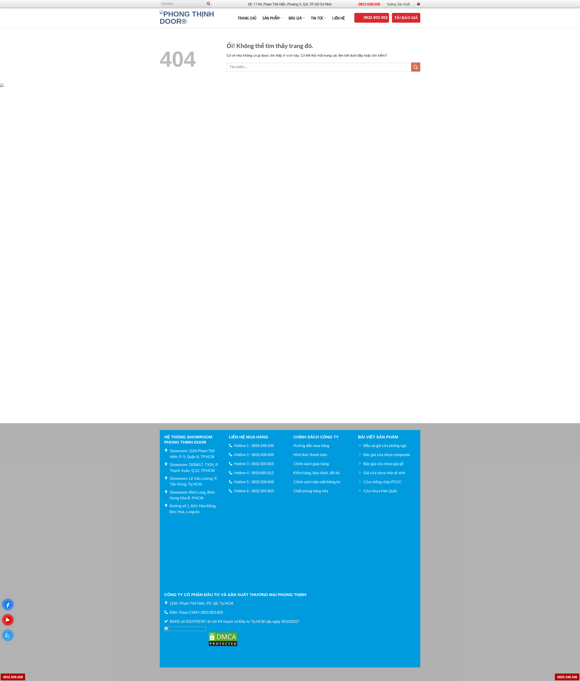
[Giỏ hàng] (418, 4)
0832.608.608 (369, 4)
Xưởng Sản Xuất (398, 4)
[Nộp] (208, 3)
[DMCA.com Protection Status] (223, 639)
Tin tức (317, 17)
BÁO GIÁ (295, 17)
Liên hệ (338, 17)
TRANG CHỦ (247, 17)
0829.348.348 (567, 677)
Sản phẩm (271, 17)
